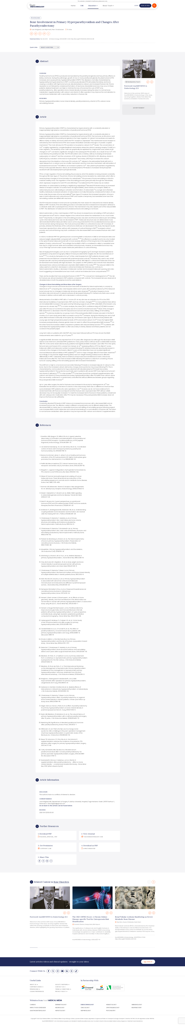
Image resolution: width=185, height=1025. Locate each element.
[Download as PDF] (48, 33)
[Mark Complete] (35, 33)
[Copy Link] (44, 33)
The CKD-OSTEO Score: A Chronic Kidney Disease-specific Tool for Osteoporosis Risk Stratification (90, 919)
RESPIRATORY (137, 1008)
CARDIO (33, 1005)
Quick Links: (34, 47)
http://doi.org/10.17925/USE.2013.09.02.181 (82, 39)
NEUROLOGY (59, 1008)
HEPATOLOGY (60, 1011)
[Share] (31, 33)
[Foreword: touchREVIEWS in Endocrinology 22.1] (50, 897)
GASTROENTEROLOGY (38, 1011)
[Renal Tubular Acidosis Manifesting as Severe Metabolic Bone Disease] (135, 897)
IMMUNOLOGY (137, 1005)
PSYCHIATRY (110, 1011)
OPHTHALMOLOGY (112, 1008)
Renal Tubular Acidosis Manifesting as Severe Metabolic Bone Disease (134, 918)
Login (136, 5)
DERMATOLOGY (60, 1005)
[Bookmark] (40, 33)
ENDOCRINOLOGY (87, 1005)
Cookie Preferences (37, 991)
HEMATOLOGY (111, 1005)
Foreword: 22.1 (135, 87)
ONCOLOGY (85, 1008)
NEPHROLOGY (86, 1011)
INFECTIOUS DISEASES (38, 1008)
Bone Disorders (35, 18)
